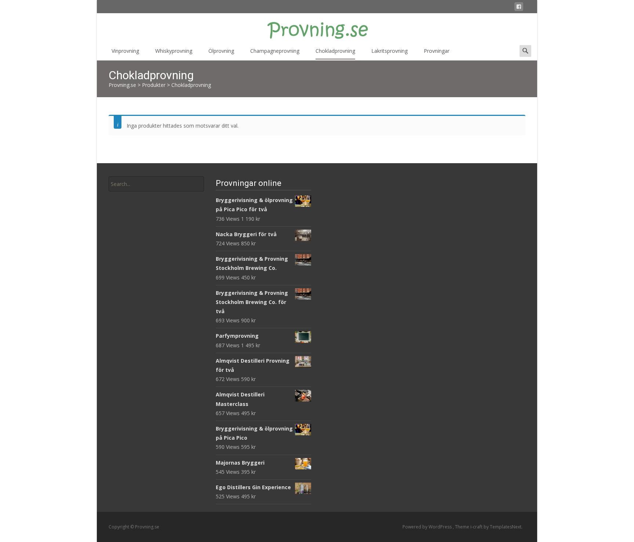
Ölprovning (221, 50)
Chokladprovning (335, 50)
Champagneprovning (274, 50)
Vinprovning (125, 50)
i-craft (477, 527)
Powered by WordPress (427, 527)
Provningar (436, 50)
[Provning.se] (317, 28)
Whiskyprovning (173, 50)
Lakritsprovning (389, 50)
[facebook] (518, 7)
